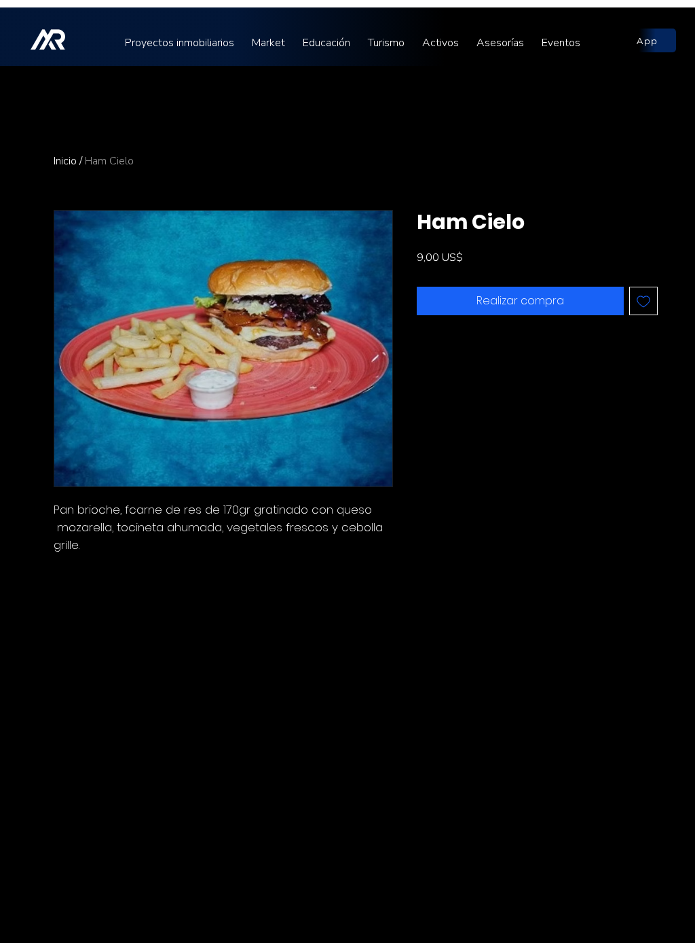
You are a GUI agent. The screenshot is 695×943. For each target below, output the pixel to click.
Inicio (65, 161)
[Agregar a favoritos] (643, 301)
